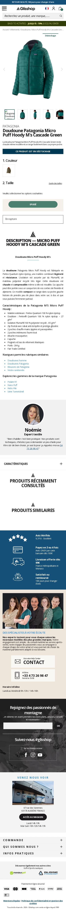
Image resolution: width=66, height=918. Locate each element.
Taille (8, 182)
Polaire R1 (12, 381)
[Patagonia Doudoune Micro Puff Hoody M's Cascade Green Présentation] (33, 69)
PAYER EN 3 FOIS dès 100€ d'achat (33, 2)
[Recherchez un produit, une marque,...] (61, 16)
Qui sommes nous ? (21, 847)
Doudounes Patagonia (18, 363)
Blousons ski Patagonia (18, 366)
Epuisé (33, 204)
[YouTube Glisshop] (40, 755)
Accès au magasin (33, 817)
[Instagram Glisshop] (33, 755)
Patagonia (11, 126)
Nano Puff (12, 385)
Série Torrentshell (16, 391)
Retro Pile (12, 388)
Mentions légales (11, 900)
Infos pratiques (18, 853)
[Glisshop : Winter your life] (26, 9)
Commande (13, 840)
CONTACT (33, 662)
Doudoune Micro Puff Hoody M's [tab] (33, 256)
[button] (33, 464)
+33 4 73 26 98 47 (35, 675)
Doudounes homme (17, 360)
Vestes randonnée (16, 370)
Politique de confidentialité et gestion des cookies (42, 902)
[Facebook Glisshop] (26, 755)
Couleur (10, 160)
